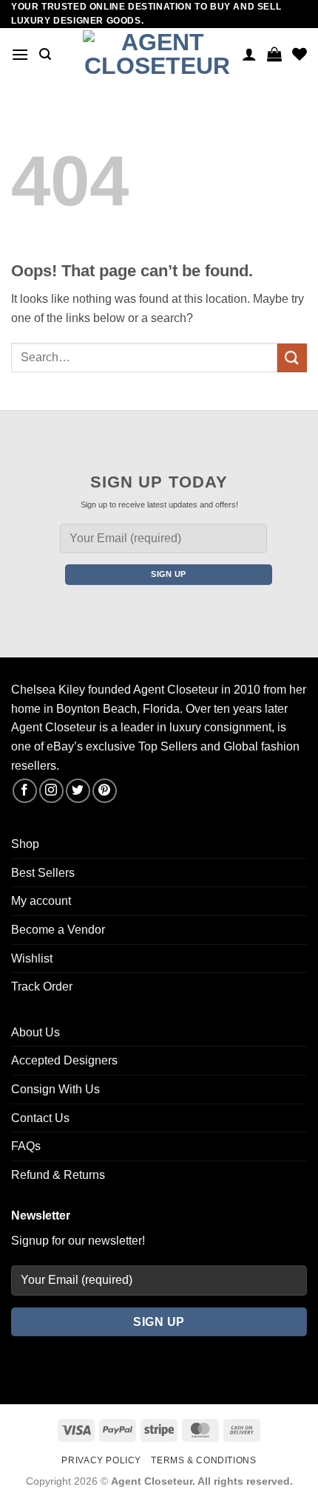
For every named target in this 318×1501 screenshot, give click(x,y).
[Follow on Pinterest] (104, 791)
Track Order (41, 986)
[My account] (249, 54)
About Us (35, 1032)
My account (41, 901)
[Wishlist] (299, 54)
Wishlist (32, 958)
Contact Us (40, 1118)
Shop (25, 844)
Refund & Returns (58, 1175)
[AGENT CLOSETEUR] (157, 54)
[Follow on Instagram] (51, 791)
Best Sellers (43, 872)
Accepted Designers (64, 1060)
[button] (20, 54)
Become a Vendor (58, 929)
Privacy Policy (101, 1460)
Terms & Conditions (203, 1460)
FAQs (26, 1146)
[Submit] (292, 357)
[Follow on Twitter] (78, 791)
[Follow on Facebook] (25, 791)
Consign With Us (55, 1089)
